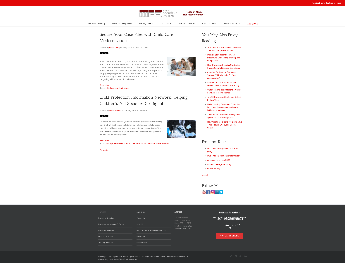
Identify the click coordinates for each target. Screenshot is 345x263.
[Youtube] (234, 256)
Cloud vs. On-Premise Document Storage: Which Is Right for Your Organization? (222, 75)
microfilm (213, 168)
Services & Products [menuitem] (187, 24)
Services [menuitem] (102, 212)
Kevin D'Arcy (114, 47)
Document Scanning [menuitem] (96, 24)
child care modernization (117, 88)
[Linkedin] (244, 256)
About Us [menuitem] (141, 212)
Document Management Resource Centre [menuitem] (152, 230)
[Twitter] (229, 256)
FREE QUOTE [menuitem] (252, 24)
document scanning (218, 160)
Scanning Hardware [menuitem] (105, 242)
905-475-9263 (335, 3)
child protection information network (123, 143)
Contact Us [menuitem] (141, 218)
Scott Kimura (115, 110)
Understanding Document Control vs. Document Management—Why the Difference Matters (224, 107)
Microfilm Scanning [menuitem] (105, 236)
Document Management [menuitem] (121, 24)
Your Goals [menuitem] (166, 24)
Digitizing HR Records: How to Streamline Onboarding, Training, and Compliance (223, 57)
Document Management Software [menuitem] (111, 224)
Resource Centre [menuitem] (209, 24)
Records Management (219, 164)
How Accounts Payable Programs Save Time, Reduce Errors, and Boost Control (224, 124)
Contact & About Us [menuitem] (231, 24)
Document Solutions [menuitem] (106, 230)
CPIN (143, 143)
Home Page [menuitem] (141, 236)
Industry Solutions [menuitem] (146, 24)
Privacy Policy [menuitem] (142, 242)
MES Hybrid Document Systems (224, 155)
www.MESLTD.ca (184, 228)
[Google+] (239, 256)
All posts (104, 150)
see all (205, 175)
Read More (104, 85)
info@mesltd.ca (186, 226)
